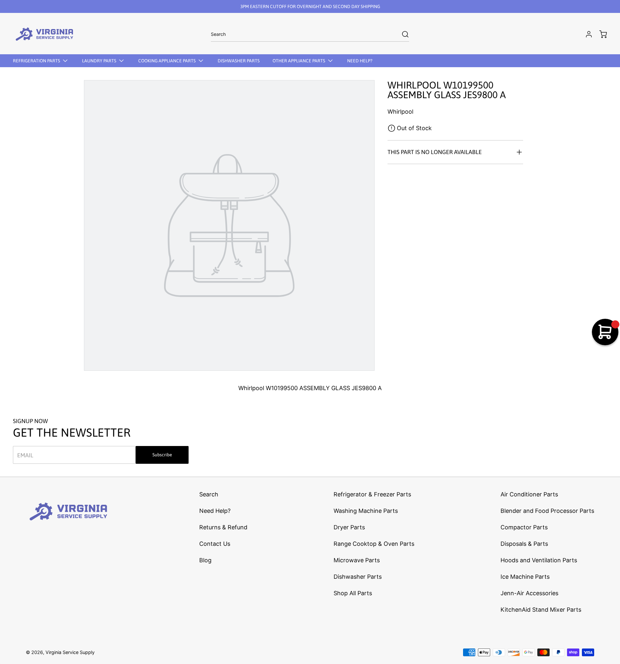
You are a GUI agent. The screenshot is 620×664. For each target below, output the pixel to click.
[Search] (402, 34)
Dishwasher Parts (358, 576)
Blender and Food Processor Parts (547, 510)
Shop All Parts (353, 593)
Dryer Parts (349, 527)
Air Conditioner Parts (529, 494)
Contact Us (214, 543)
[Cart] (600, 34)
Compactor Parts (524, 527)
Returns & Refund (223, 527)
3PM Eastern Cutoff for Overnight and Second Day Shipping (310, 6)
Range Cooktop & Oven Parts (374, 543)
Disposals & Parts (524, 543)
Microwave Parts (357, 560)
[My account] (586, 34)
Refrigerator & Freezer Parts (372, 494)
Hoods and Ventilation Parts (539, 560)
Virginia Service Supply (70, 652)
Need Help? (215, 510)
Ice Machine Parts (525, 576)
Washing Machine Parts (366, 510)
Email (25, 454)
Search (208, 494)
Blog (205, 560)
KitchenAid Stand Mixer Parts (541, 609)
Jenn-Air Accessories (529, 593)
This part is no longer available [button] (435, 152)
